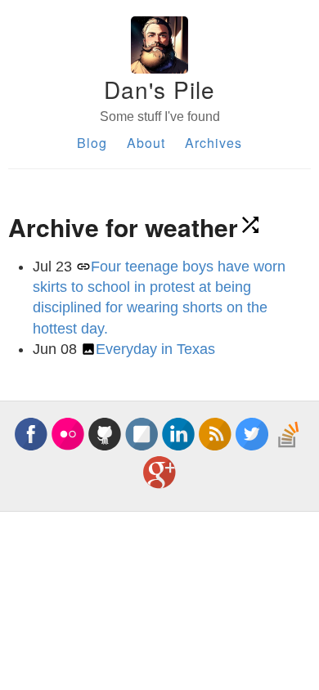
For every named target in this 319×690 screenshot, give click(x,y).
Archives (213, 142)
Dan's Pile (159, 89)
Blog (92, 142)
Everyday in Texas (155, 349)
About (146, 142)
